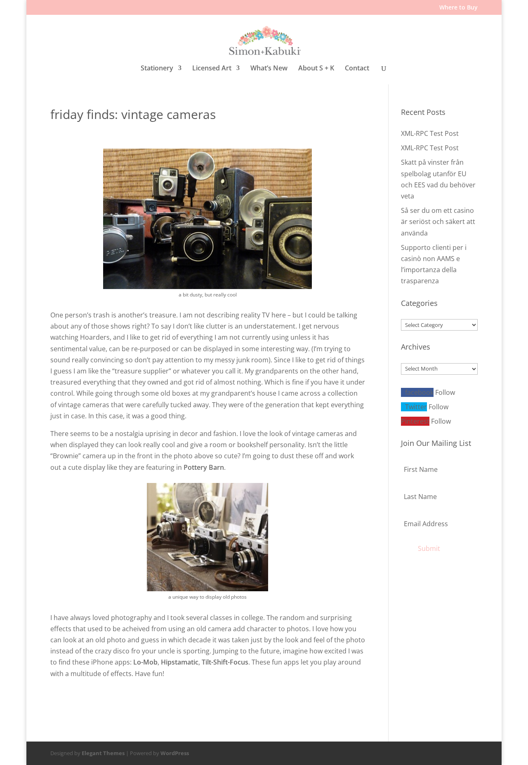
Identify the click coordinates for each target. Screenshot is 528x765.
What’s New (269, 68)
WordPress (174, 753)
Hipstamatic (179, 662)
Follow (445, 392)
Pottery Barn (204, 467)
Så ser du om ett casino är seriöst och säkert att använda (438, 221)
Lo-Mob (145, 662)
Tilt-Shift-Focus (225, 662)
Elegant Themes (103, 753)
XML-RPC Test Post (430, 133)
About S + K (316, 68)
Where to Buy (458, 8)
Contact (357, 68)
